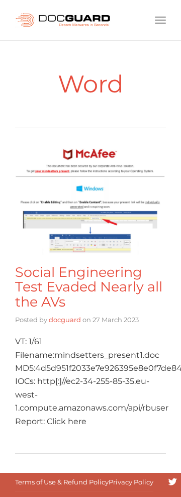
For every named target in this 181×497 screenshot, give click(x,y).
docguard (65, 320)
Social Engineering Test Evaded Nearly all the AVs (88, 287)
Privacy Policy (131, 482)
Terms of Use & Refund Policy (62, 482)
